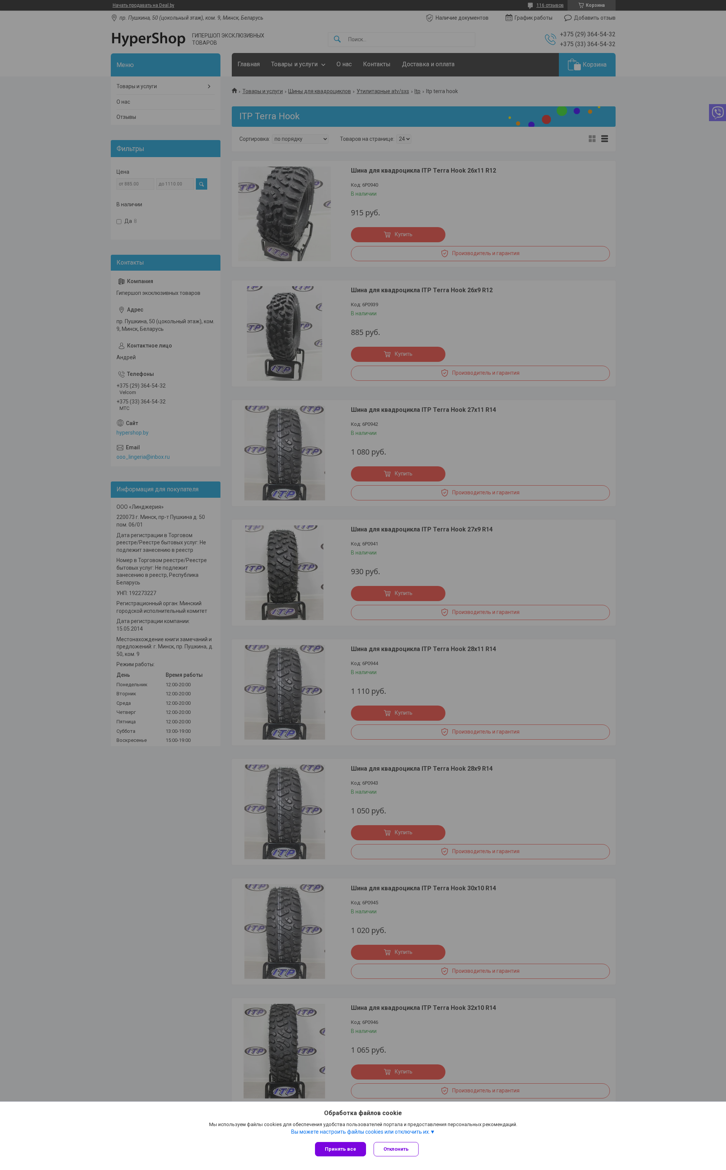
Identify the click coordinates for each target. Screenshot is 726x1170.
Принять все (340, 1149)
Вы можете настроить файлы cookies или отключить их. (360, 1132)
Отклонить (396, 1149)
